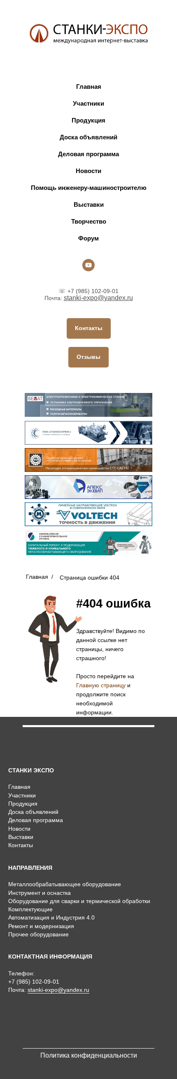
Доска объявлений (88, 137)
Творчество (88, 221)
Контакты (20, 845)
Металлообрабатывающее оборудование (64, 884)
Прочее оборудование (38, 934)
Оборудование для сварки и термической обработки (79, 901)
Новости (88, 170)
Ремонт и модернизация (41, 926)
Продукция (88, 120)
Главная (88, 86)
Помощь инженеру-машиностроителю (89, 187)
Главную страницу (101, 685)
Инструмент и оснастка (39, 893)
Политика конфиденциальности (88, 1055)
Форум (88, 238)
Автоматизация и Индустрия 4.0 (51, 917)
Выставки (89, 204)
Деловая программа (88, 153)
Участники (88, 103)
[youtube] (88, 265)
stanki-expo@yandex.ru (98, 297)
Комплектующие (30, 909)
